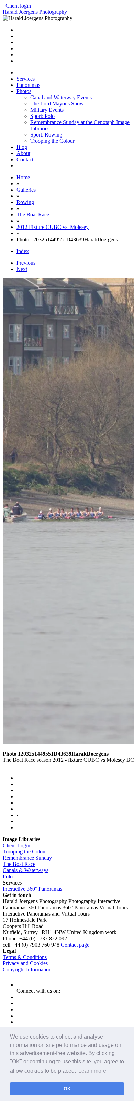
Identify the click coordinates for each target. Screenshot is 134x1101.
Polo (8, 876)
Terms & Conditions (25, 957)
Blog (21, 147)
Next (21, 269)
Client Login (16, 845)
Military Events (47, 110)
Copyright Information (27, 969)
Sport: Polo (42, 116)
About (23, 153)
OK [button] (67, 1088)
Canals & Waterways (25, 870)
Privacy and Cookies (25, 963)
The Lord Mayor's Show (57, 104)
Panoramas (28, 85)
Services (25, 79)
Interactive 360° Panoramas (32, 889)
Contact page (75, 945)
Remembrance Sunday (27, 858)
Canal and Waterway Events (61, 97)
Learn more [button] (92, 1071)
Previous (25, 263)
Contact (24, 159)
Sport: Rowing (46, 135)
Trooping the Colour (52, 141)
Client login (17, 6)
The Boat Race (19, 864)
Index (22, 251)
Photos (23, 91)
